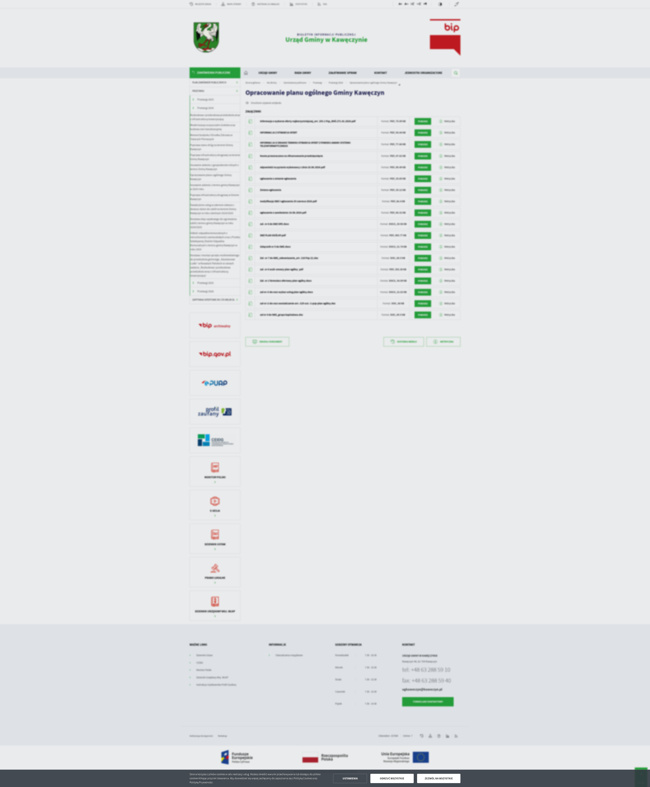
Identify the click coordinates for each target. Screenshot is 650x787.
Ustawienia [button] (350, 778)
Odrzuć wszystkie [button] (392, 778)
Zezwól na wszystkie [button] (439, 778)
